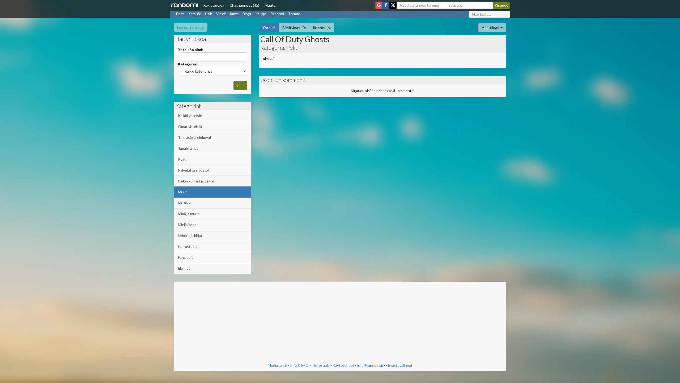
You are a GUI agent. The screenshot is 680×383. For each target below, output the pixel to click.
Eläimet (184, 268)
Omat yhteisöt (190, 126)
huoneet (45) (244, 5)
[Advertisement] (340, 323)
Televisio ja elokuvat (194, 137)
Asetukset (491, 27)
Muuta (270, 5)
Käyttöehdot (343, 365)
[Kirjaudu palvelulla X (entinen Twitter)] (393, 5)
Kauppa (261, 14)
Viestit (221, 14)
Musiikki (184, 203)
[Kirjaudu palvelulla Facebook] (385, 5)
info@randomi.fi (370, 365)
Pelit (182, 159)
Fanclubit (185, 257)
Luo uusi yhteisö (190, 27)
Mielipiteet (187, 224)
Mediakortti (277, 365)
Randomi (277, 14)
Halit (208, 14)
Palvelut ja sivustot (194, 170)
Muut (182, 192)
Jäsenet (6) (321, 27)
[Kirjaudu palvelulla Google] (378, 5)
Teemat (294, 14)
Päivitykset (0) (294, 27)
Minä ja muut (188, 213)
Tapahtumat (188, 148)
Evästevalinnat (400, 365)
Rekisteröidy (213, 5)
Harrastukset (189, 246)
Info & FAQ (299, 365)
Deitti (180, 14)
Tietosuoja (321, 365)
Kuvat (234, 14)
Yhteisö (268, 27)
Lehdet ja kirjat (190, 235)
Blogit (247, 14)
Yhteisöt (195, 14)
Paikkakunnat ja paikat (196, 181)
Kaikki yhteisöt (190, 115)
